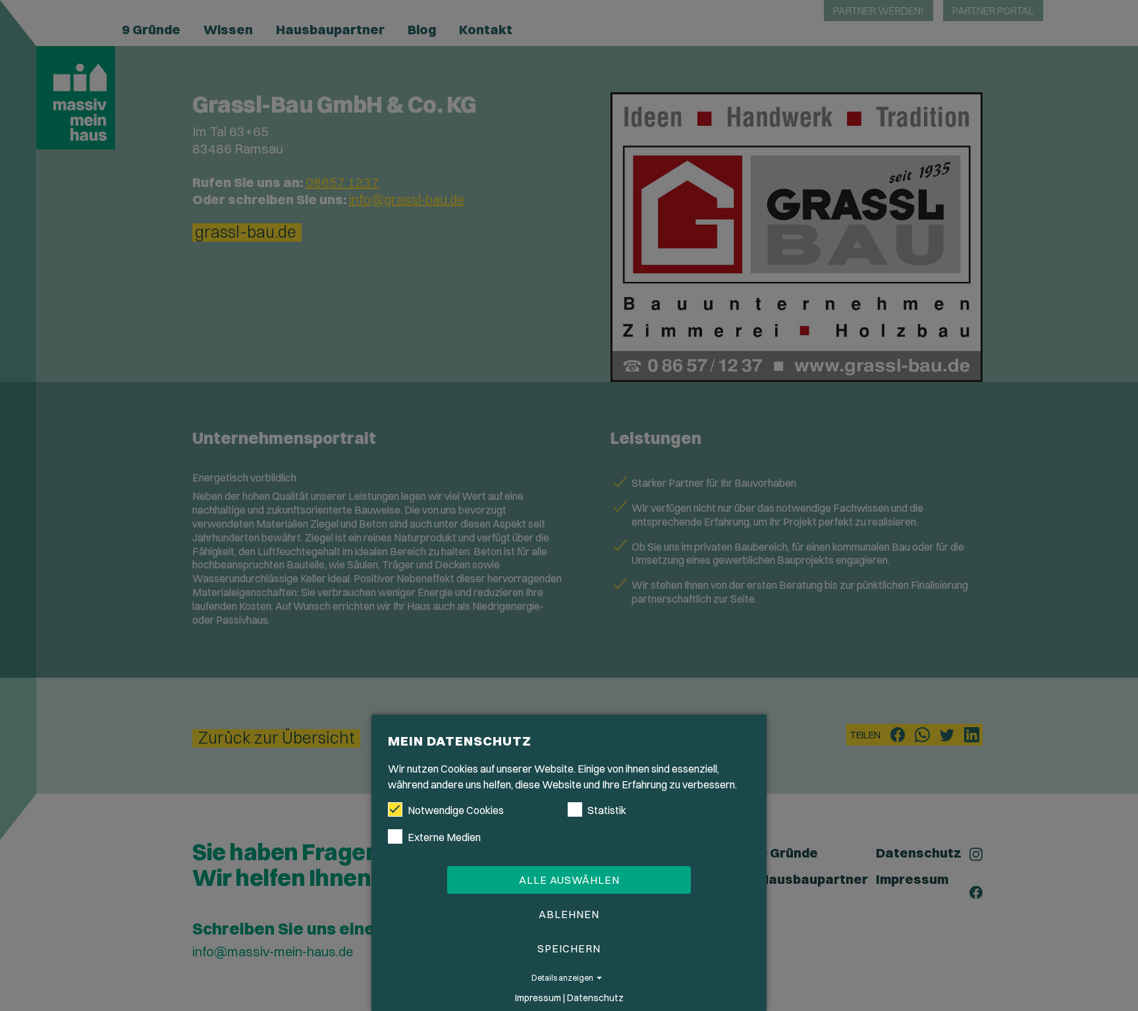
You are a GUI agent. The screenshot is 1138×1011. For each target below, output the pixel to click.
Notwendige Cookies (456, 810)
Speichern (569, 948)
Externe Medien (444, 837)
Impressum (538, 998)
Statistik (606, 810)
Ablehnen (569, 914)
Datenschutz (595, 998)
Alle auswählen (569, 880)
